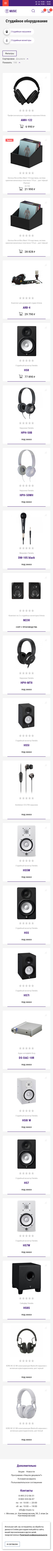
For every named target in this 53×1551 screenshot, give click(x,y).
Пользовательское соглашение (26, 1482)
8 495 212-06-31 (26, 1496)
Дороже (20, 69)
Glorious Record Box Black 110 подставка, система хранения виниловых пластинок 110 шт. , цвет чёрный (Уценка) (27, 180)
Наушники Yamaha (27, 430)
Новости (30, 1472)
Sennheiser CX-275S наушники (26, 805)
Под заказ (26, 439)
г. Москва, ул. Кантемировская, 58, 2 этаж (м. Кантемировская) (26, 1514)
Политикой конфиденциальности (33, 1535)
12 (14, 68)
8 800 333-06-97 (26, 1499)
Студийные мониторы (21, 40)
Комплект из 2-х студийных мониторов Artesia (26, 618)
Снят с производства (26, 627)
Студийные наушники (21, 31)
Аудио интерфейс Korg (26, 1055)
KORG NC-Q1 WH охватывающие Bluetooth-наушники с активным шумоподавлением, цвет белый (26, 1429)
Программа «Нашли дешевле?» (26, 1475)
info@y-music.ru (26, 1510)
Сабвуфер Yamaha (26, 1305)
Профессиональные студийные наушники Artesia (26, 118)
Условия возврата (27, 1479)
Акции (21, 1472)
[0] (49, 11)
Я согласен (12, 1544)
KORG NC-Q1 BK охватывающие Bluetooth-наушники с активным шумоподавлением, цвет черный (26, 1367)
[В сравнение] (46, 78)
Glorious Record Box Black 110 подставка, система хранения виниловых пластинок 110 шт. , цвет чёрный (27, 241)
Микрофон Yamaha (26, 555)
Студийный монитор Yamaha (26, 368)
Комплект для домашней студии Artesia (26, 305)
